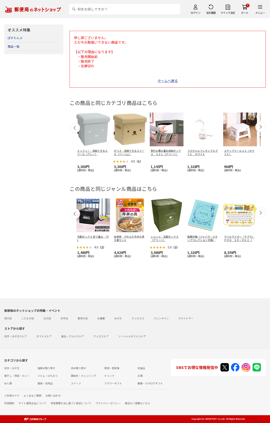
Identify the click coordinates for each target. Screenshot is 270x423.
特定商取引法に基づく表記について (71, 403)
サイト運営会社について (32, 403)
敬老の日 (83, 318)
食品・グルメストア (72, 336)
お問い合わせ (53, 395)
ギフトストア (44, 336)
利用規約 (9, 403)
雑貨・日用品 (45, 383)
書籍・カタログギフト (150, 383)
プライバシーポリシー (108, 403)
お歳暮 (101, 318)
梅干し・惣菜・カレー (17, 375)
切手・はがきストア (15, 336)
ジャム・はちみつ (48, 375)
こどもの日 (27, 318)
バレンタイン (161, 318)
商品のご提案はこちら (137, 403)
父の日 (47, 318)
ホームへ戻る (168, 80)
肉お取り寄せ (78, 368)
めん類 (8, 383)
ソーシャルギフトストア (132, 336)
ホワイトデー (185, 318)
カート (244, 12)
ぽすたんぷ (15, 38)
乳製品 (141, 368)
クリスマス (137, 318)
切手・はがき (11, 368)
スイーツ (76, 383)
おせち (118, 318)
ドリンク (109, 375)
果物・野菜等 (111, 368)
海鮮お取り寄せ (46, 368)
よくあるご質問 (32, 395)
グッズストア (101, 336)
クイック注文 (228, 12)
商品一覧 (13, 46)
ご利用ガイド (11, 395)
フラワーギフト (113, 383)
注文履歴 (211, 12)
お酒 (140, 375)
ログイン (195, 12)
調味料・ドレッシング (83, 375)
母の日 (8, 318)
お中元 (64, 318)
